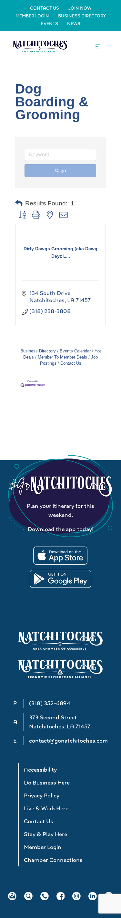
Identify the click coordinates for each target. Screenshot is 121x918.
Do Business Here (47, 782)
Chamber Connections (53, 860)
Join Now (79, 8)
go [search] (63, 170)
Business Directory (82, 16)
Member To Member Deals (62, 357)
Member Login (32, 16)
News (73, 23)
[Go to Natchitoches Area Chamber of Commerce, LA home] (40, 46)
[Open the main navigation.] (98, 46)
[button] (19, 203)
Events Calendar (75, 351)
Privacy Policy (41, 795)
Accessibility (40, 770)
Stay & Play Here (45, 834)
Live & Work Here (46, 808)
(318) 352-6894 (49, 703)
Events (49, 23)
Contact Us (44, 8)
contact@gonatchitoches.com (68, 741)
